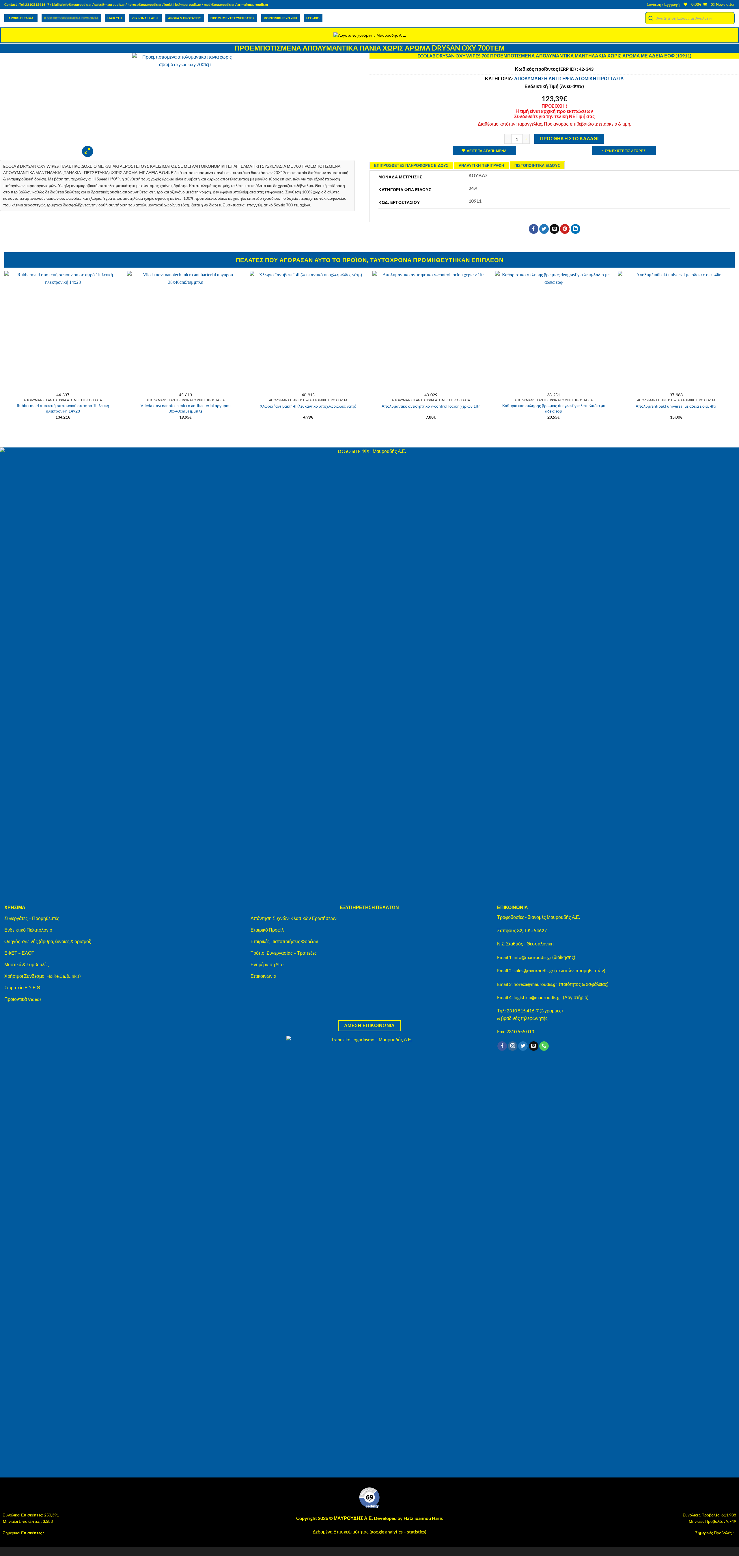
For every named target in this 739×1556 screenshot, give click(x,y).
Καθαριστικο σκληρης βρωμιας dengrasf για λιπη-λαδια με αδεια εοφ (553, 408)
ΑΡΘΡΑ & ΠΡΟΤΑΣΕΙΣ (184, 18)
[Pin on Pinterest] (565, 229)
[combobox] (690, 18)
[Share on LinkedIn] (575, 229)
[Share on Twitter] (544, 229)
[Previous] (4, 353)
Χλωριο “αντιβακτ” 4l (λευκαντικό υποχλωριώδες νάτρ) (308, 406)
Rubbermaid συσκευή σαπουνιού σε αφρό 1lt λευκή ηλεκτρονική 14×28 (63, 408)
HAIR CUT (114, 18)
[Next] (734, 353)
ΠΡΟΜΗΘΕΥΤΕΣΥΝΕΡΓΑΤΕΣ (232, 18)
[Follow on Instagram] (512, 1046)
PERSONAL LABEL (145, 18)
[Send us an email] (533, 1046)
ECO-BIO (313, 18)
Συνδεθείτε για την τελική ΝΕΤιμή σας (554, 116)
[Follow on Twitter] (523, 1046)
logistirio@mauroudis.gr (182, 4)
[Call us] (544, 1046)
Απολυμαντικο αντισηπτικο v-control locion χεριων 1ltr (431, 406)
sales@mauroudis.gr (109, 4)
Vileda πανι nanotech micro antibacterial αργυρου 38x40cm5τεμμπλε (186, 408)
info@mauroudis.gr (77, 4)
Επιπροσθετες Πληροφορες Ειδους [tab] (411, 165)
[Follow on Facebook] (502, 1046)
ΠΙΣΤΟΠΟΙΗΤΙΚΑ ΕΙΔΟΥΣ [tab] (537, 165)
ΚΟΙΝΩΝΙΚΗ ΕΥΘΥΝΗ (280, 18)
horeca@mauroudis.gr (145, 4)
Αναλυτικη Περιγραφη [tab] (481, 165)
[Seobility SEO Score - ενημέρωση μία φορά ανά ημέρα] (369, 1498)
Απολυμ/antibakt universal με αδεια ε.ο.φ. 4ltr (676, 406)
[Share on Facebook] (533, 229)
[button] (663, 4)
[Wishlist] (685, 4)
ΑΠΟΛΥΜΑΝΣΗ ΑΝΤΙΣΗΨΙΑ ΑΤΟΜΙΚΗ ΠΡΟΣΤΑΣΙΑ (569, 78)
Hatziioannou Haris (423, 1518)
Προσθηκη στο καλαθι (569, 138)
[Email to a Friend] (554, 229)
